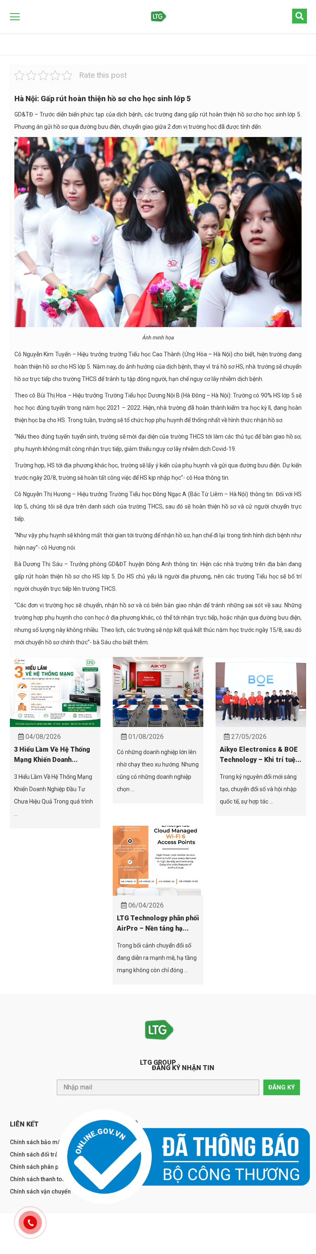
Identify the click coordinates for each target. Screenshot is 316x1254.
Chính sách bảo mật (36, 1142)
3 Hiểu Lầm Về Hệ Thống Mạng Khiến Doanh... (52, 754)
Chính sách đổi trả (34, 1154)
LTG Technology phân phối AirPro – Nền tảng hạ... (158, 923)
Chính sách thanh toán (39, 1179)
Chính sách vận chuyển (40, 1191)
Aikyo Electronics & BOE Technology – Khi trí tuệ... (261, 754)
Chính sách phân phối (38, 1166)
